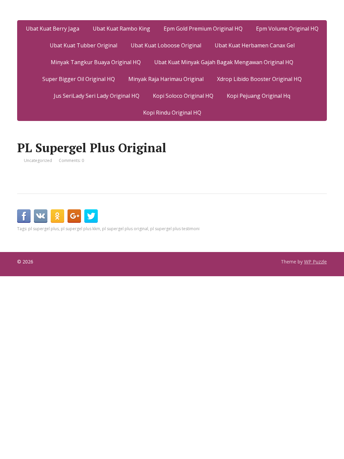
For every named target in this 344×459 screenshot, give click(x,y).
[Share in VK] (40, 216)
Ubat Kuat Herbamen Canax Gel (255, 45)
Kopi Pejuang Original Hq (258, 95)
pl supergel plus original (125, 229)
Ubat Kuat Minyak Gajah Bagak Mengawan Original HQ (223, 62)
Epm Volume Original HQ (287, 28)
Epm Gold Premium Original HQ (203, 28)
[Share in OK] (57, 216)
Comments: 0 (71, 160)
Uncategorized (38, 160)
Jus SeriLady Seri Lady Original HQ (96, 95)
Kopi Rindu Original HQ (172, 112)
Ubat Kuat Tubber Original (83, 45)
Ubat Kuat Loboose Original (166, 45)
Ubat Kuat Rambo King (121, 28)
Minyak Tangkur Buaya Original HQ (96, 62)
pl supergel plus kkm (80, 229)
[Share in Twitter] (91, 216)
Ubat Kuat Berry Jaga (52, 28)
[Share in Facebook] (24, 216)
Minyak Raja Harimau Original (166, 79)
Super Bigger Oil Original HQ (78, 79)
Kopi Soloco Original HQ (183, 95)
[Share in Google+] (74, 216)
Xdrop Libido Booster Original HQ (259, 79)
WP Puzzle (315, 261)
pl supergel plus (43, 229)
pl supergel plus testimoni (175, 229)
